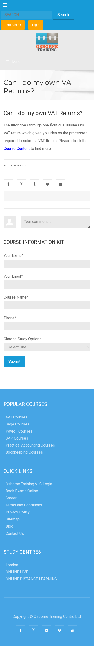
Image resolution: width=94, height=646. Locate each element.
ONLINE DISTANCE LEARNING (31, 579)
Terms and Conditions (24, 505)
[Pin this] (47, 184)
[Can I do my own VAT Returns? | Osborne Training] (47, 42)
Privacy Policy (18, 512)
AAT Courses (16, 417)
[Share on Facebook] (8, 184)
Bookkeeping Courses (24, 452)
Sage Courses (17, 424)
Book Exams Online (22, 491)
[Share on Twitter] (21, 184)
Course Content (17, 148)
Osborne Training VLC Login (29, 484)
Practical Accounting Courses (30, 445)
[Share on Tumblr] (34, 184)
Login (35, 25)
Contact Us (15, 533)
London (12, 565)
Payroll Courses (19, 431)
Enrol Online (13, 25)
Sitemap (13, 519)
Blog (9, 526)
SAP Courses (17, 438)
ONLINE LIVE (17, 572)
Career (11, 498)
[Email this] (60, 184)
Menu (16, 62)
